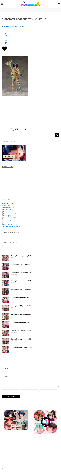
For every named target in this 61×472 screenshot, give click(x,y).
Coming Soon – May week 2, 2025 (21, 322)
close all (10, 203)
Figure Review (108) (9, 214)
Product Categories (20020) (12, 226)
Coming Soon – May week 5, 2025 (21, 297)
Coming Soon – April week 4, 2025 (21, 339)
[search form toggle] (59, 4)
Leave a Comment (20, 26)
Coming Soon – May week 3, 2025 (21, 314)
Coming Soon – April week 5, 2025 (21, 331)
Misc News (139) (8, 220)
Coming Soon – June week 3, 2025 (21, 272)
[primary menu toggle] (2, 4)
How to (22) (7, 216)
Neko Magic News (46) (10, 224)
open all (4, 203)
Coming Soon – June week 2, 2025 (21, 281)
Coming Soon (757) (9, 208)
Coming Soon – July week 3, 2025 (21, 256)
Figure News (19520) (9, 212)
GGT (5, 26)
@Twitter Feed (6, 246)
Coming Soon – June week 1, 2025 (21, 289)
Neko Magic (13, 469)
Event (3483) (7, 210)
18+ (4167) (6, 205)
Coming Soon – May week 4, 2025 (21, 306)
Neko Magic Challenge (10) (11, 222)
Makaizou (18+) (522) (9, 218)
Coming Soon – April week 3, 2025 (21, 347)
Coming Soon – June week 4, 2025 (21, 264)
